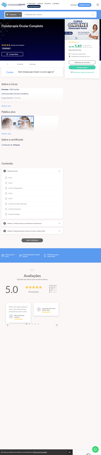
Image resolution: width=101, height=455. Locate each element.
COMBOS (55, 3)
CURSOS (40, 3)
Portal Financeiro (34, 6)
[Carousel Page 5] (38, 323)
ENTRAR (74, 5)
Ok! (70, 452)
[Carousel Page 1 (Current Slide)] (26, 323)
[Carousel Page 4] (35, 323)
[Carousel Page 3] (32, 323)
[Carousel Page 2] (29, 323)
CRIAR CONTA (84, 5)
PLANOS (48, 3)
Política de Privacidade (40, 452)
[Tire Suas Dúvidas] (95, 449)
